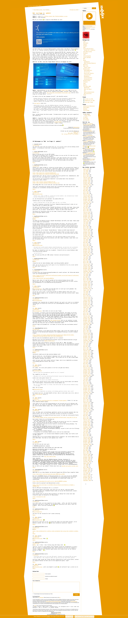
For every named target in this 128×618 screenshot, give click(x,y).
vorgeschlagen (58, 121)
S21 (85, 90)
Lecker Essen (87, 67)
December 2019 (86, 284)
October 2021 (86, 252)
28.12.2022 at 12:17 (36, 217)
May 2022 (85, 242)
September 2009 (87, 444)
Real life (85, 66)
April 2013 (86, 382)
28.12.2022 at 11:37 (36, 192)
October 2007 (86, 471)
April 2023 (86, 226)
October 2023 (86, 217)
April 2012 (86, 399)
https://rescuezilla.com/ (39, 496)
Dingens (85, 45)
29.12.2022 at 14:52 (36, 470)
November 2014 (86, 354)
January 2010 (86, 438)
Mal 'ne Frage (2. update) (42, 13)
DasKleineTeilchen (37, 194)
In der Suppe (86, 114)
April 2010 (86, 434)
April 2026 (86, 174)
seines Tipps (64, 90)
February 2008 (86, 468)
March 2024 (86, 210)
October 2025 (86, 183)
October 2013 (86, 373)
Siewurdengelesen (37, 288)
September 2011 (87, 409)
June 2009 (85, 448)
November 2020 (86, 268)
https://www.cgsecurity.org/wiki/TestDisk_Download (46, 173)
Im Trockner (86, 119)
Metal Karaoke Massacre (90, 63)
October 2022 (86, 235)
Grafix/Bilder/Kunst (88, 48)
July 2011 (85, 412)
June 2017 (85, 310)
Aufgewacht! (87, 61)
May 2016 (85, 328)
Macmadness (86, 76)
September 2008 (87, 461)
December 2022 (86, 232)
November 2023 (86, 216)
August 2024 (86, 203)
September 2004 (87, 480)
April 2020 (86, 278)
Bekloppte (85, 42)
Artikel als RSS (88, 98)
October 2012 (86, 390)
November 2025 (86, 181)
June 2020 (85, 275)
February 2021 (86, 264)
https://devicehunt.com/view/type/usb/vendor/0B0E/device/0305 (49, 474)
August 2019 (86, 290)
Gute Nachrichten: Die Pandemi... (42, 9)
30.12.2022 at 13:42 (36, 518)
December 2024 (86, 197)
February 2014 (86, 367)
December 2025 (86, 180)
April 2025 (86, 191)
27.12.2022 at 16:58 (36, 145)
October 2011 (86, 408)
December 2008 (86, 457)
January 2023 (86, 230)
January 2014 (86, 369)
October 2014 (86, 356)
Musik (84, 60)
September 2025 (87, 184)
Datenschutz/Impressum (89, 105)
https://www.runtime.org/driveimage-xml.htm (44, 181)
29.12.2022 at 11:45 (36, 442)
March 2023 (86, 228)
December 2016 (86, 318)
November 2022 (86, 233)
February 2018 (86, 298)
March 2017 (86, 314)
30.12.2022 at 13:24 (36, 510)
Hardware (85, 53)
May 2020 (85, 277)
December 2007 (86, 470)
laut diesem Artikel (55, 320)
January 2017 (86, 317)
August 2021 (86, 255)
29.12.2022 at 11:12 (36, 366)
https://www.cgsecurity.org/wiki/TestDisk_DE (44, 172)
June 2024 (85, 206)
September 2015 (87, 340)
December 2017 (86, 301)
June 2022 (85, 240)
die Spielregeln (41, 597)
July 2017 (85, 308)
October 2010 (86, 425)
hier (59, 597)
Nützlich (85, 64)
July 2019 (85, 291)
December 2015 (86, 336)
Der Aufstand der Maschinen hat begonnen (89, 159)
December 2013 (86, 370)
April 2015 (86, 347)
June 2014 (85, 362)
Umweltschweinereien (89, 91)
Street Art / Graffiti (89, 50)
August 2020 (86, 272)
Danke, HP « (76, 132)
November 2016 (86, 320)
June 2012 (85, 396)
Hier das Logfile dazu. (50, 456)
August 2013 (86, 376)
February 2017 (86, 315)
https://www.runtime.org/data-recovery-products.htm (46, 182)
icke (84, 54)
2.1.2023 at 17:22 (35, 565)
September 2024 (87, 202)
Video (84, 94)
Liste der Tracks (88, 29)
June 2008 (85, 465)
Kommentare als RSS (89, 100)
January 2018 (86, 300)
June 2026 (85, 171)
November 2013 (86, 372)
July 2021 (85, 256)
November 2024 (86, 199)
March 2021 (86, 262)
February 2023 (86, 229)
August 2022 (86, 238)
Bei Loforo (88, 115)
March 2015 (86, 349)
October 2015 (86, 339)
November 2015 (86, 337)
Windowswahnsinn (76, 127)
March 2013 (86, 383)
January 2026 (86, 178)
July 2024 (85, 204)
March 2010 (86, 435)
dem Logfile (37, 103)
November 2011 (86, 406)
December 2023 (86, 215)
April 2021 (86, 261)
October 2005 (86, 478)
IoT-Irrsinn (87, 71)
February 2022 (86, 246)
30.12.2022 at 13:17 (36, 501)
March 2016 (86, 331)
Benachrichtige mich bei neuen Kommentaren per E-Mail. (43, 593)
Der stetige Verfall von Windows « (70, 134)
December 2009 (86, 440)
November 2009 (86, 441)
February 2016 (86, 333)
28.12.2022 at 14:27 (36, 259)
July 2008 (85, 464)
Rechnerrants (86, 68)
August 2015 (86, 341)
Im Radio (85, 117)
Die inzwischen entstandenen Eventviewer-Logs (59, 92)
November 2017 (86, 303)
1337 (84, 41)
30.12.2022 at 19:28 (36, 543)
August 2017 (86, 307)
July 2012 (85, 395)
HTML (35, 605)
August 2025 (86, 186)
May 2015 (85, 346)
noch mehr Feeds (88, 102)
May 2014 (85, 363)
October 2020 (86, 269)
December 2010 (86, 422)
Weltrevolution (87, 93)
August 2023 (86, 220)
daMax (35, 191)
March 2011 (86, 418)
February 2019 (86, 297)
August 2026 (86, 168)
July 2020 (85, 274)
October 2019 (86, 287)
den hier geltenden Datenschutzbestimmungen (53, 601)
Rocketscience (86, 80)
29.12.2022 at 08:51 (36, 309)
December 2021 (86, 249)
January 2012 (86, 403)
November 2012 (86, 389)
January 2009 (86, 455)
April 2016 (86, 330)
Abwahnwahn (86, 87)
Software (85, 81)
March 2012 (86, 401)
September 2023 (87, 219)
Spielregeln (86, 107)
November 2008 (86, 458)
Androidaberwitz (88, 70)
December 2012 (86, 388)
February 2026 (86, 177)
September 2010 (87, 427)
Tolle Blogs (86, 110)
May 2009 (85, 450)
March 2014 (86, 366)
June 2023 (85, 223)
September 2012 (87, 392)
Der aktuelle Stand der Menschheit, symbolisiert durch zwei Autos (89, 153)
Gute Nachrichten (87, 51)
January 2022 (86, 248)
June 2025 (85, 189)
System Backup (38, 394)
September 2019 (87, 288)
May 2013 (85, 380)
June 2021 (85, 258)
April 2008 (86, 467)
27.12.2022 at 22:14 (36, 152)
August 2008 (86, 463)
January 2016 (86, 334)
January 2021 (86, 265)
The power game (87, 86)
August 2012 (86, 393)
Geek (84, 47)
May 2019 (85, 294)
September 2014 (87, 357)
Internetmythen (87, 55)
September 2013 (87, 375)
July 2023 (85, 222)
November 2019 (86, 285)
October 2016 (86, 321)
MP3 (84, 58)
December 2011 (86, 405)
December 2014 (86, 353)
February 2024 (86, 212)
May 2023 (85, 225)
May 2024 (85, 207)
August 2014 (86, 359)
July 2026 (85, 170)
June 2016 (85, 327)
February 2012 (86, 402)
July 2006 (85, 473)
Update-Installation (49, 340)
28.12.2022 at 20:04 (36, 287)
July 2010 (85, 429)
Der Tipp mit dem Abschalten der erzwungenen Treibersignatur (51, 400)
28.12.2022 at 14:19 (36, 243)
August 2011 (86, 411)
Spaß (84, 83)
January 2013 (86, 386)
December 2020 (86, 266)
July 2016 (85, 326)
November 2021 (86, 251)
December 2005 (86, 477)
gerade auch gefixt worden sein (70, 465)
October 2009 (86, 442)
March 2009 (86, 453)
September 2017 (87, 305)
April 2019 (86, 295)
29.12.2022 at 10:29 (36, 329)
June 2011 (85, 414)
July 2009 (85, 447)
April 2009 (86, 451)
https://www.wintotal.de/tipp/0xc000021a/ (43, 278)
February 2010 (86, 437)
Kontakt (85, 108)
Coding (85, 44)
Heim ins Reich (87, 89)
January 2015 (86, 352)
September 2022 (87, 236)
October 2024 (86, 200)
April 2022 (86, 243)
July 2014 (85, 360)
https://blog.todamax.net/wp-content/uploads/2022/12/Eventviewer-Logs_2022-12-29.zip (55, 417)
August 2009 (86, 445)
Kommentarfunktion (74, 601)
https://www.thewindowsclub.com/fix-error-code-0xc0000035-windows (50, 481)
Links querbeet (87, 57)
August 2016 (86, 324)
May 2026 (85, 173)
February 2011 (86, 419)
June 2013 (85, 379)
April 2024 (86, 209)
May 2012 (85, 398)
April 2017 (86, 313)
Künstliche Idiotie (89, 73)
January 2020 (86, 282)
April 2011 (86, 416)
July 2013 (85, 378)
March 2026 (86, 176)
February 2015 (86, 350)
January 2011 (86, 421)
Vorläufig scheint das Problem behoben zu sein (55, 16)
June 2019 (85, 292)
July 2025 (85, 187)
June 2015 (85, 344)
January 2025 (86, 196)
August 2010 (86, 428)
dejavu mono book (58, 613)
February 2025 (86, 194)
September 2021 (87, 253)
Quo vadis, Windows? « (73, 133)
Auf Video (85, 118)
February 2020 (86, 281)
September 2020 (87, 271)
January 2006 (86, 476)
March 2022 (86, 245)
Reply (34, 149)
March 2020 (86, 279)
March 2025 (86, 193)
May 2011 (85, 415)
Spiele (85, 84)
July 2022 (85, 239)
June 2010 (85, 431)
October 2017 (86, 304)
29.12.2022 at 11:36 (36, 410)
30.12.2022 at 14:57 (36, 527)
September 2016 (87, 323)
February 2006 (86, 474)
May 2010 (85, 432)
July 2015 (85, 343)
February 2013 (86, 385)
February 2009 (86, 454)
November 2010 (86, 424)
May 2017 (85, 311)
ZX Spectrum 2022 (74, 9)
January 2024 (86, 213)
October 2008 (86, 460)
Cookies (48, 616)
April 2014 (86, 365)
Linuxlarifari (87, 74)
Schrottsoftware (88, 77)
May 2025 (85, 190)
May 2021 (85, 259)
